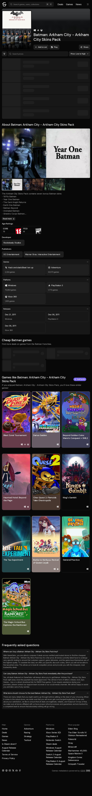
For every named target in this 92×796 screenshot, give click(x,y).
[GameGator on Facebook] (6, 770)
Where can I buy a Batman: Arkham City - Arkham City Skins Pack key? (30, 652)
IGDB (82, 771)
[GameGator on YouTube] (10, 770)
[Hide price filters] (4, 53)
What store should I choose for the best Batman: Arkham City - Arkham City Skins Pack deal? (39, 693)
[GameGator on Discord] (16, 770)
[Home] (4, 4)
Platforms (7, 280)
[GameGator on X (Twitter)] (13, 770)
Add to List (42, 47)
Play (56, 47)
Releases (7, 309)
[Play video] (46, 153)
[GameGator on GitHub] (20, 770)
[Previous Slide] (6, 153)
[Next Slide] (85, 153)
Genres (6, 262)
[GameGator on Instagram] (3, 770)
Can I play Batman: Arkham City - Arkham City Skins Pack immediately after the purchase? (38, 674)
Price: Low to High (78, 54)
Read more (7, 219)
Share (85, 47)
